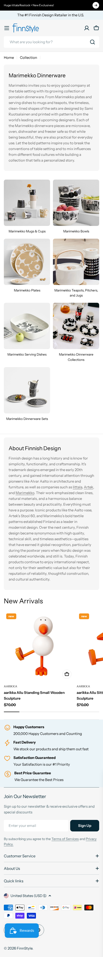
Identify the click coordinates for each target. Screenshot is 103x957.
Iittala (77, 487)
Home (9, 57)
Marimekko (25, 493)
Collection (28, 57)
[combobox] (51, 42)
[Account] (87, 28)
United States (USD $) (28, 895)
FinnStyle (24, 948)
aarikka (10, 686)
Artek (88, 487)
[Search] (92, 42)
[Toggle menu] (7, 28)
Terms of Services (65, 839)
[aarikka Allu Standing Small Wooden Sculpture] (39, 646)
